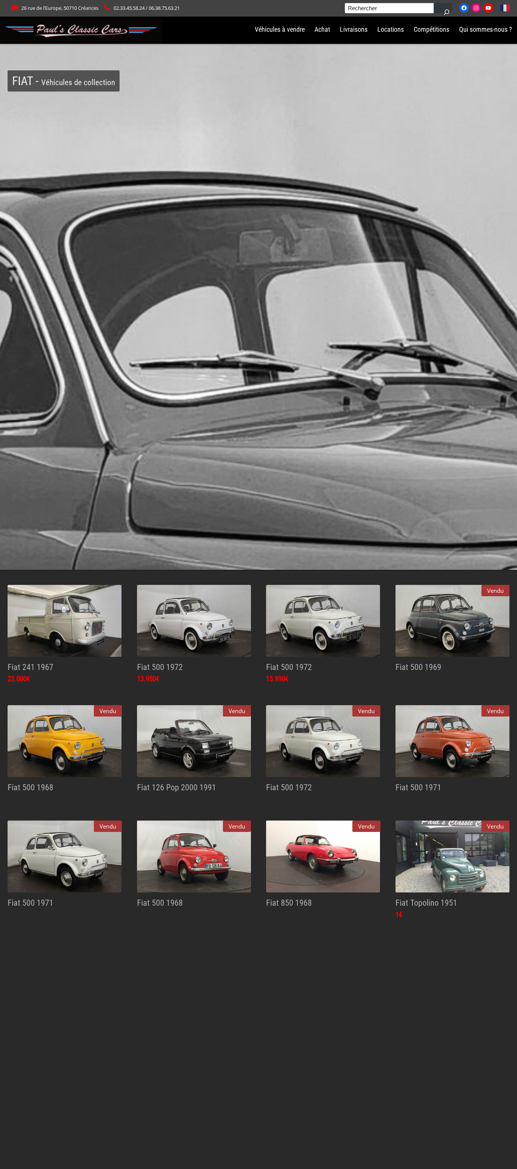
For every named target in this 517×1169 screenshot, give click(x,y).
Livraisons (354, 29)
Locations (390, 29)
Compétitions (431, 29)
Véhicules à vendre (280, 29)
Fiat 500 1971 (418, 787)
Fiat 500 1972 (160, 667)
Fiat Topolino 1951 (426, 903)
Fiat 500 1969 (418, 667)
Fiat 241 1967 (30, 667)
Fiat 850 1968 (289, 903)
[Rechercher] (443, 8)
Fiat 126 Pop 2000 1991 (176, 787)
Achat (322, 29)
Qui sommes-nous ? (485, 29)
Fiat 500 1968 (30, 787)
